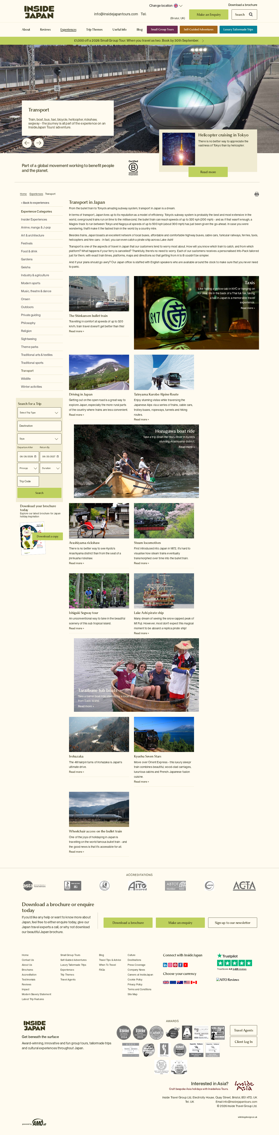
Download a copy (47, 536)
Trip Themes (94, 30)
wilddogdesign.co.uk (247, 1117)
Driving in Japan (80, 394)
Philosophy (28, 323)
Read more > (76, 331)
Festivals (26, 243)
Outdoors (27, 307)
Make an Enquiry (209, 14)
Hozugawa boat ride (175, 431)
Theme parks (29, 347)
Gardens (26, 259)
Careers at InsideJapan (140, 974)
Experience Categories (36, 211)
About (26, 30)
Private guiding (30, 315)
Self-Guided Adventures (198, 29)
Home (23, 194)
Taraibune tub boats (97, 690)
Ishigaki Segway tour (83, 612)
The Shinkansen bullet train (88, 315)
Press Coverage (136, 964)
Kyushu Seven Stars (147, 756)
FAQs (102, 969)
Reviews (45, 30)
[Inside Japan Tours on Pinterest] (175, 965)
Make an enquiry (180, 922)
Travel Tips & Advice (110, 960)
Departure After (25, 447)
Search (240, 14)
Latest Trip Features (33, 999)
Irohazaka (76, 756)
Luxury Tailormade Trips (238, 29)
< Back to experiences (35, 202)
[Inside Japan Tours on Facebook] (180, 965)
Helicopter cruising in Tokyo (223, 135)
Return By (44, 447)
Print (256, 194)
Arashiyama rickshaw (84, 542)
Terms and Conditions (139, 989)
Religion (26, 331)
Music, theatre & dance (36, 291)
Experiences (68, 30)
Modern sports (30, 283)
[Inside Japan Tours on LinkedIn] (165, 965)
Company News (136, 969)
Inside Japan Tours (39, 10)
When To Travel (107, 964)
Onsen (25, 299)
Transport (50, 194)
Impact (25, 989)
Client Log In (244, 1041)
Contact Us (28, 960)
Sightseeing (28, 339)
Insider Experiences (34, 219)
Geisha (25, 267)
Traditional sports (32, 363)
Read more (208, 172)
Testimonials (28, 979)
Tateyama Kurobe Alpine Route (156, 394)
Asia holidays (194, 1088)
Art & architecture (32, 235)
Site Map (132, 994)
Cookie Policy (135, 979)
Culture (131, 955)
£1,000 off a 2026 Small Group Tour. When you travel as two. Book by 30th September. (136, 40)
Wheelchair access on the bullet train (95, 831)
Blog (140, 30)
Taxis (250, 282)
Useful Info (120, 30)
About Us (27, 964)
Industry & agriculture (35, 275)
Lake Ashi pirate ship (149, 612)
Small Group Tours (162, 29)
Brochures (27, 969)
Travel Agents (68, 979)
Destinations (134, 960)
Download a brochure (242, 5)
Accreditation (29, 974)
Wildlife (26, 379)
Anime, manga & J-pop (36, 227)
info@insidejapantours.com (116, 14)
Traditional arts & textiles (37, 355)
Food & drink (29, 251)
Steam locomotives (147, 542)
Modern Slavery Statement (36, 994)
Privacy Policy (135, 984)
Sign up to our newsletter (232, 922)
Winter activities (31, 387)
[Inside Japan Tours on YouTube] (185, 965)
